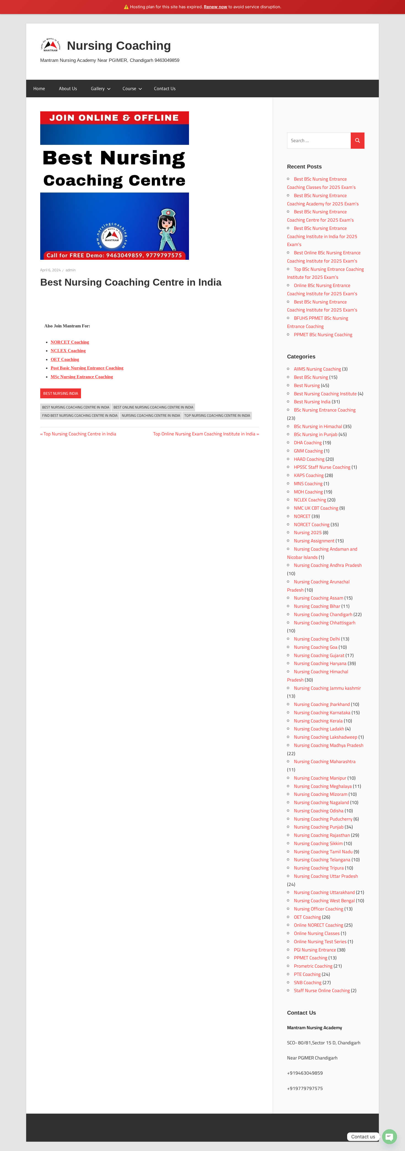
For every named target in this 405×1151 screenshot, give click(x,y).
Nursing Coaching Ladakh (319, 728)
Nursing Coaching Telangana (322, 859)
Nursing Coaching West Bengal (324, 900)
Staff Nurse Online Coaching (322, 990)
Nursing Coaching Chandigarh (323, 614)
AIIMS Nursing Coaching (317, 369)
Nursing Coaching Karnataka (322, 712)
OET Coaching (307, 917)
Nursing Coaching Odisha (319, 810)
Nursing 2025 (308, 532)
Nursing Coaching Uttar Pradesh (326, 876)
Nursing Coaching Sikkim (318, 843)
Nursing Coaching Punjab (319, 826)
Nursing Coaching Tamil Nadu (323, 851)
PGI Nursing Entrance (315, 949)
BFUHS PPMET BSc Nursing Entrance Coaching (317, 322)
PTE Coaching (307, 974)
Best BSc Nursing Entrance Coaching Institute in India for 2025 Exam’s (322, 236)
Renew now (215, 6)
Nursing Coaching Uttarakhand (324, 892)
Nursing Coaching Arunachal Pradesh (318, 585)
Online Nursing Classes (317, 933)
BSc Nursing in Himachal (318, 426)
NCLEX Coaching (310, 499)
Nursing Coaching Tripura (319, 867)
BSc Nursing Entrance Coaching (325, 409)
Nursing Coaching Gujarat (319, 655)
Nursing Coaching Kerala (318, 720)
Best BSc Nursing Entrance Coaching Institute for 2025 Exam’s (322, 305)
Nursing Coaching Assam (318, 598)
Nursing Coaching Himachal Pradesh (317, 675)
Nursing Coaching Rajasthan (322, 835)
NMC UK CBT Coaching (316, 508)
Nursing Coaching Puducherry (323, 819)
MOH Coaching (308, 491)
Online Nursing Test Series (320, 941)
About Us (68, 88)
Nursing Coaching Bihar (317, 606)
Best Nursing (307, 385)
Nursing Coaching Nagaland (321, 802)
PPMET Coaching (310, 957)
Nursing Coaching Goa (315, 647)
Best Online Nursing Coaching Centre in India (153, 407)
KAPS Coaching (309, 475)
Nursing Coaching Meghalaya (323, 786)
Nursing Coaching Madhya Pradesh (328, 745)
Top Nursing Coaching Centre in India (217, 415)
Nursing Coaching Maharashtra (325, 761)
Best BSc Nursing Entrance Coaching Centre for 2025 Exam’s (320, 215)
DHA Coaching (308, 442)
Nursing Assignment (314, 540)
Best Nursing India (60, 393)
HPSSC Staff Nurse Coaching (322, 467)
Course (129, 88)
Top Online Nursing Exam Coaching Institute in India (204, 433)
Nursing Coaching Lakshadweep (325, 737)
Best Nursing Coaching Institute (325, 393)
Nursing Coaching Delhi (317, 638)
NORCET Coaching (312, 524)
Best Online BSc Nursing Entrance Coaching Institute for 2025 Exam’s (324, 256)
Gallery (98, 88)
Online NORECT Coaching (318, 925)
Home (39, 88)
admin (71, 270)
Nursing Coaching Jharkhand (322, 704)
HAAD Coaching (309, 459)
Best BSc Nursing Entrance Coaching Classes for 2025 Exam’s (321, 183)
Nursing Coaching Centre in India (151, 415)
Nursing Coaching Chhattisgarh (324, 622)
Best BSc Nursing (311, 377)
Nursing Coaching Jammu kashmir (327, 688)
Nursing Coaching (119, 45)
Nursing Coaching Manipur (320, 778)
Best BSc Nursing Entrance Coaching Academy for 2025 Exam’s (323, 199)
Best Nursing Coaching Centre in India (75, 407)
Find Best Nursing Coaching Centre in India (80, 415)
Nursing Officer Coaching (318, 908)
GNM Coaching (308, 450)
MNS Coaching (308, 483)
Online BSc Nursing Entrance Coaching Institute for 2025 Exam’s (322, 289)
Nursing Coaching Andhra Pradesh (328, 565)
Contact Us (164, 88)
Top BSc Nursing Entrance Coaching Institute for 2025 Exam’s (325, 273)
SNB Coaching (308, 982)
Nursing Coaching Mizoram (320, 794)
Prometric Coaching (313, 966)
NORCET (302, 516)
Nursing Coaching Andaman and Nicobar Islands (322, 553)
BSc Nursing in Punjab (315, 434)
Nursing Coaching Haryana (320, 663)
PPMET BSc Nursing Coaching (323, 334)
